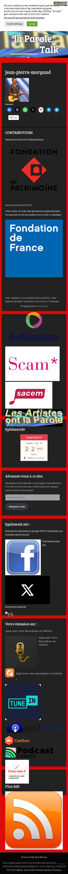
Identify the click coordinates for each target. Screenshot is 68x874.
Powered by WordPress (34, 857)
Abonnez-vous (17, 506)
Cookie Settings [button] (14, 23)
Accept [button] (32, 23)
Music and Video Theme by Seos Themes (39, 869)
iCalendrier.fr (34, 437)
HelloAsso (41, 306)
